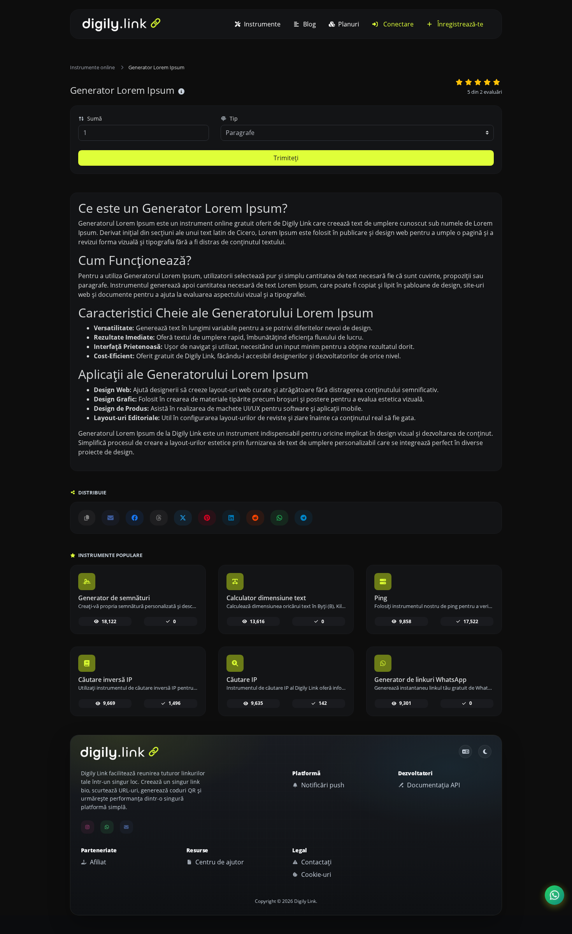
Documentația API (432, 785)
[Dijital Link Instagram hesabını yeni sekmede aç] (87, 827)
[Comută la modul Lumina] (484, 751)
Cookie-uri (315, 874)
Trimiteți (286, 158)
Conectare (398, 24)
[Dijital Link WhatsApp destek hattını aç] (279, 518)
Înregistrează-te (459, 24)
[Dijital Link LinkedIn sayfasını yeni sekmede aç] (231, 518)
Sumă (94, 118)
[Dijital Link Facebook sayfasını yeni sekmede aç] (135, 518)
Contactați (316, 862)
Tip (233, 118)
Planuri (348, 24)
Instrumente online (92, 67)
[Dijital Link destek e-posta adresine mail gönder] (110, 518)
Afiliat (97, 862)
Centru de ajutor (219, 862)
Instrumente (261, 24)
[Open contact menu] (554, 895)
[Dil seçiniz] (465, 751)
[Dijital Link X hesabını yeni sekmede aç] (183, 518)
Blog (309, 24)
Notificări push (322, 785)
